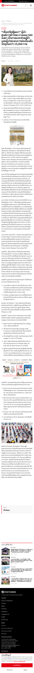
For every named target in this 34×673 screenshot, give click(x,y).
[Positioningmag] (9, 5)
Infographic (4, 612)
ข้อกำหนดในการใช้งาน (6, 631)
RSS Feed (3, 634)
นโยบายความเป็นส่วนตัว (7, 628)
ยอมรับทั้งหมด (17, 665)
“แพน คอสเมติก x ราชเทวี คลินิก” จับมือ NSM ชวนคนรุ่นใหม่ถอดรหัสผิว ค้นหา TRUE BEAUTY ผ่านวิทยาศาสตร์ (21, 561)
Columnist (4, 609)
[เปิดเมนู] (31, 5)
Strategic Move (5, 614)
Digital (3, 606)
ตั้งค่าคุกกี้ (9, 670)
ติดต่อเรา (3, 626)
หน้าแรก (3, 21)
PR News (9, 21)
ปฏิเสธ (25, 670)
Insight (3, 617)
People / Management (7, 601)
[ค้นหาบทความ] (26, 5)
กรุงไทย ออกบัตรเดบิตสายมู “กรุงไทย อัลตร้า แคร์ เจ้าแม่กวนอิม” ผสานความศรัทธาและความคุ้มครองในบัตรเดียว (21, 570)
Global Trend (4, 620)
